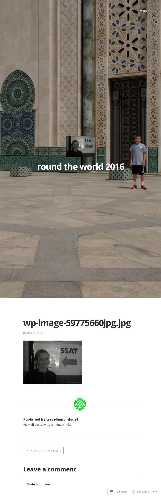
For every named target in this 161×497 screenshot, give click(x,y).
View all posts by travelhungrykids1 (47, 424)
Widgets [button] (145, 11)
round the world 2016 (80, 166)
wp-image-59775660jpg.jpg (45, 450)
